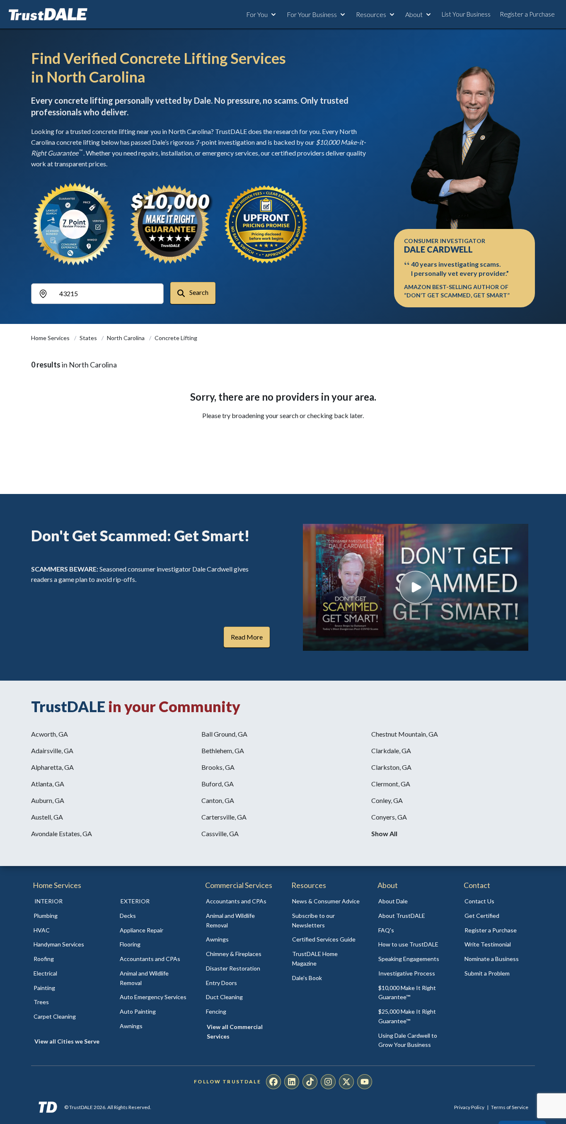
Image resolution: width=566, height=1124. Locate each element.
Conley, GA (387, 800)
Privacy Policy (469, 1107)
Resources (371, 14)
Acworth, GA (49, 734)
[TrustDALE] (48, 14)
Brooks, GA (218, 767)
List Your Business (466, 14)
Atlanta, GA (47, 784)
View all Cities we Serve (66, 1041)
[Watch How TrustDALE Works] (415, 587)
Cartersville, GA (224, 817)
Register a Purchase (527, 14)
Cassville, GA (220, 833)
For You (257, 14)
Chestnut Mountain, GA (404, 734)
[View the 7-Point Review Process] (74, 224)
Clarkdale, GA (391, 750)
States (89, 337)
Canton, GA (217, 800)
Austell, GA (47, 817)
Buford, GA (217, 784)
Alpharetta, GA (52, 767)
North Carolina (126, 337)
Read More (247, 637)
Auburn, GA (47, 800)
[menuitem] (67, 916)
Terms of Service (509, 1107)
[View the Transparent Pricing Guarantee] (266, 224)
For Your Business (312, 14)
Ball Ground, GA (224, 734)
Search (198, 292)
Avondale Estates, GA (61, 833)
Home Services (51, 337)
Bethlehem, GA (222, 750)
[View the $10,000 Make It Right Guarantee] (170, 224)
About (414, 14)
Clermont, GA (390, 784)
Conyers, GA (389, 817)
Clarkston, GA (391, 767)
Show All (384, 833)
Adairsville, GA (52, 750)
